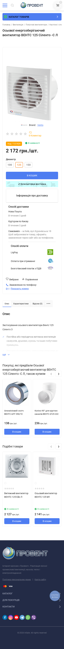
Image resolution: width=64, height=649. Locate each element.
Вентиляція (18, 25)
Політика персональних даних (16, 579)
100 (10, 164)
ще (4, 354)
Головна (6, 25)
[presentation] (51, 374)
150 (28, 164)
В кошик (16, 431)
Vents (40, 125)
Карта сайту (40, 579)
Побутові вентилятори (36, 25)
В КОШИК (32, 175)
